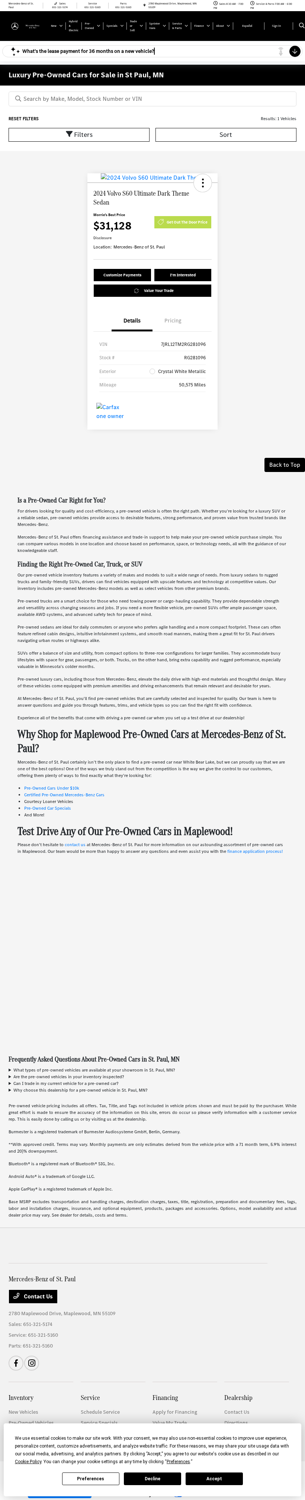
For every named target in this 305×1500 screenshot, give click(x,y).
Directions (236, 1422)
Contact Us (37, 1296)
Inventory (21, 1398)
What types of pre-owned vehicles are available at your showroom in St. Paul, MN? (94, 1070)
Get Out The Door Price (187, 222)
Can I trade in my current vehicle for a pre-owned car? (65, 1083)
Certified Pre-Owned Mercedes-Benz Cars (64, 795)
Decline (152, 1478)
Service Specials (99, 1422)
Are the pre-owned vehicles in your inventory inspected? (68, 1077)
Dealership (238, 1398)
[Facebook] (16, 1363)
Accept (214, 1478)
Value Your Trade (159, 290)
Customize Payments (122, 275)
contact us (75, 845)
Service (90, 1398)
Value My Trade (169, 1422)
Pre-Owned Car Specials (47, 808)
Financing (165, 1398)
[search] (302, 26)
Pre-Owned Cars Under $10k (51, 788)
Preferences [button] (178, 1461)
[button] (202, 183)
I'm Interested (183, 275)
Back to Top (284, 465)
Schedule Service (100, 1412)
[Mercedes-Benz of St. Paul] (29, 25)
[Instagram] (31, 1363)
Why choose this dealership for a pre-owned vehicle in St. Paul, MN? (80, 1090)
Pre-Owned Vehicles (31, 1422)
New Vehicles (23, 1412)
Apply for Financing (174, 1412)
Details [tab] (132, 320)
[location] (144, 5)
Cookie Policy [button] (28, 1461)
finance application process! (255, 851)
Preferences (90, 1478)
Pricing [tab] (173, 320)
